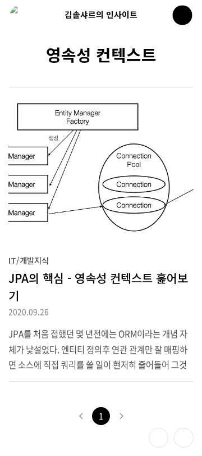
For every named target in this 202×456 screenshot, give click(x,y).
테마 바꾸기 (158, 438)
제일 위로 (184, 438)
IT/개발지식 (28, 260)
